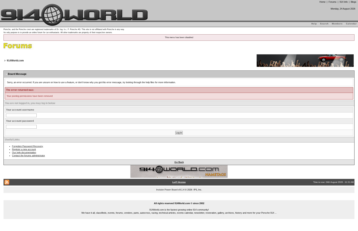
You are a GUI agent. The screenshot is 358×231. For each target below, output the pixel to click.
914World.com (15, 60)
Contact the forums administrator (28, 155)
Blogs (353, 2)
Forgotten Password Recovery (27, 146)
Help (314, 24)
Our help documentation (24, 152)
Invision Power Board (167, 189)
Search (324, 24)
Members (337, 24)
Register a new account (24, 149)
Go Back (179, 162)
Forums (332, 2)
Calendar (351, 24)
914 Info (344, 2)
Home (322, 2)
